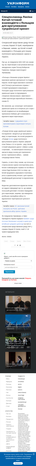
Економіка (9, 387)
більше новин (18, 283)
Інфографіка (22, 392)
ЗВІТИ (8, 444)
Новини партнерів (21, 398)
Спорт (8, 406)
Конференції (22, 402)
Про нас (8, 413)
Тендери (8, 428)
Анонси (27, 6)
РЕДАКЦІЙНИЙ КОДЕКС (10, 447)
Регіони (8, 395)
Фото (20, 384)
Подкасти (21, 376)
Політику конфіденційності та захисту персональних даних (18, 458)
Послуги (7, 6)
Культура (8, 400)
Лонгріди (21, 395)
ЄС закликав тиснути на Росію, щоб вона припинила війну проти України (16, 208)
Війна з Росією (27, 241)
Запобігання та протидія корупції (11, 432)
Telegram (28, 278)
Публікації (21, 379)
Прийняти (18, 463)
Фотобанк (14, 6)
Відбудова (9, 381)
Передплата (9, 419)
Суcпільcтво (9, 398)
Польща (12, 241)
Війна (7, 379)
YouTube (14, 280)
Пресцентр (21, 6)
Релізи (20, 409)
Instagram (5, 280)
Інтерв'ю (21, 381)
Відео (20, 387)
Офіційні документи (22, 405)
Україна (19, 241)
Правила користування (10, 425)
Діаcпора (8, 403)
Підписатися (9, 271)
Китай (6, 241)
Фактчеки (8, 389)
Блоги (20, 390)
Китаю (11, 139)
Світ (7, 392)
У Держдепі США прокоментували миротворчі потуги (17, 123)
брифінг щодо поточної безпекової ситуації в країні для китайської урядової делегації (18, 221)
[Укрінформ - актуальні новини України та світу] (18, 3)
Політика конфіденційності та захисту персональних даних (11, 438)
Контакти (8, 416)
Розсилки (8, 451)
